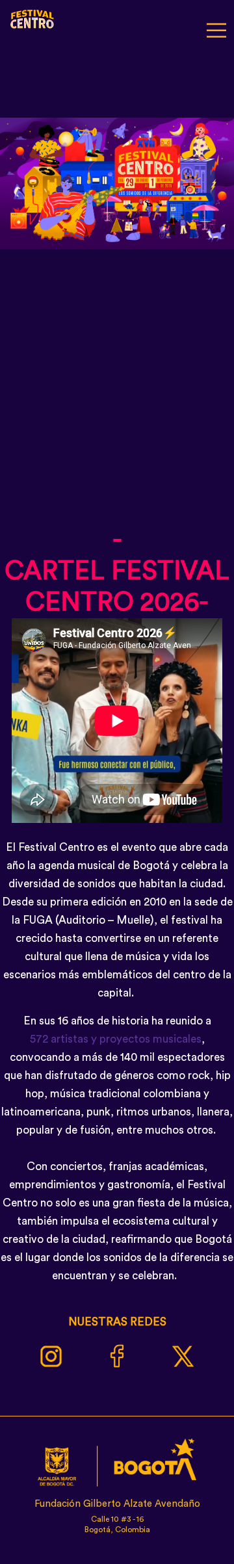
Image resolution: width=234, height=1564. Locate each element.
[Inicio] (32, 17)
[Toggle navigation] (216, 28)
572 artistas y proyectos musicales (116, 1039)
